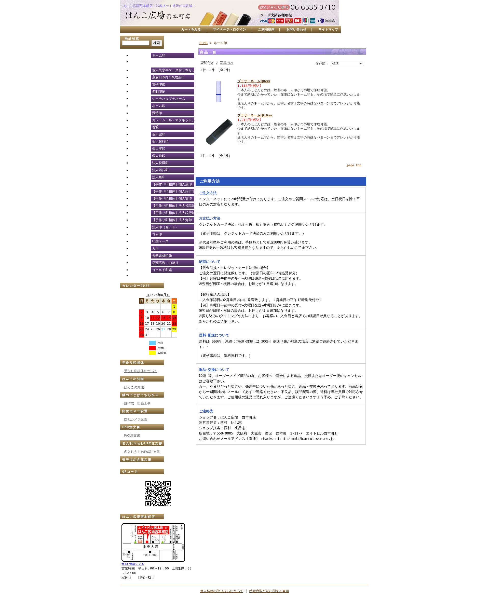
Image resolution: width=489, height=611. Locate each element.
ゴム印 (157, 234)
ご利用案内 (266, 29)
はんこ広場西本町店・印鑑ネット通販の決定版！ (159, 6)
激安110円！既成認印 (168, 77)
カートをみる (191, 29)
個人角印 (158, 156)
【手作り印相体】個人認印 (172, 184)
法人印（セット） (165, 227)
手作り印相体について (140, 371)
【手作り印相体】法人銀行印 (173, 213)
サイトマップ (328, 29)
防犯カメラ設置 (135, 411)
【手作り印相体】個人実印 (172, 198)
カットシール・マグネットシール (173, 121)
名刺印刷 (158, 91)
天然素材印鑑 (162, 255)
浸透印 (157, 113)
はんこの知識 (133, 379)
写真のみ (226, 63)
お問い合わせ (296, 29)
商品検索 (132, 38)
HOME (203, 43)
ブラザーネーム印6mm (253, 81)
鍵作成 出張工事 (137, 403)
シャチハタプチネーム (168, 99)
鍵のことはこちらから (140, 395)
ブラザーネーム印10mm (254, 115)
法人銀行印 (160, 170)
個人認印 (158, 134)
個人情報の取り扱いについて (221, 591)
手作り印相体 (133, 362)
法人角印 (158, 177)
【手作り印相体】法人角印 (172, 220)
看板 (155, 127)
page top (354, 165)
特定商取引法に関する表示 (269, 591)
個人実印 (158, 149)
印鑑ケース (160, 241)
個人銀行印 (160, 141)
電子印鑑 (158, 84)
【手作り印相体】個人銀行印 (173, 191)
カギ (155, 248)
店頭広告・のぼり (165, 263)
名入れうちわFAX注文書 (142, 443)
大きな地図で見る (132, 564)
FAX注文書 (131, 427)
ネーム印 (158, 55)
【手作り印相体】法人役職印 (173, 206)
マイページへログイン (229, 29)
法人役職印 (160, 163)
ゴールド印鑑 (162, 270)
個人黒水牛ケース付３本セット (173, 71)
